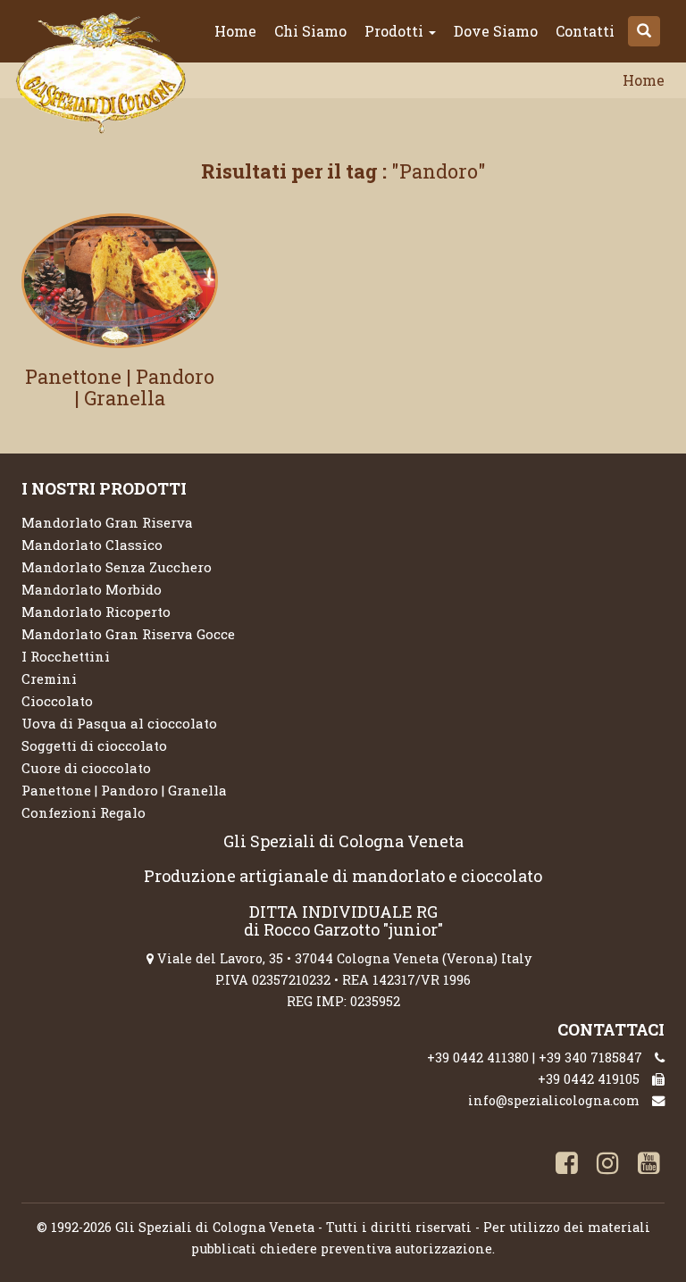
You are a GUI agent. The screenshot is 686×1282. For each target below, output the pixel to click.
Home (235, 30)
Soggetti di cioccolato (94, 745)
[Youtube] (646, 1165)
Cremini (49, 678)
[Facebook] (563, 1165)
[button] (644, 31)
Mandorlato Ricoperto (96, 611)
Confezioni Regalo (83, 812)
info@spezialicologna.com (554, 1100)
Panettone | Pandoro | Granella (119, 387)
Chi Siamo (310, 30)
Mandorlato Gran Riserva (107, 522)
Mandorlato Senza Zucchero (116, 567)
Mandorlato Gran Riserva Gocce (128, 634)
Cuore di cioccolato (86, 768)
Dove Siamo (496, 30)
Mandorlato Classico (92, 545)
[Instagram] (604, 1165)
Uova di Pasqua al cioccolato (119, 723)
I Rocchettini (65, 656)
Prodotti (395, 30)
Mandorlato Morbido (91, 589)
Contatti (585, 30)
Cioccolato (57, 701)
